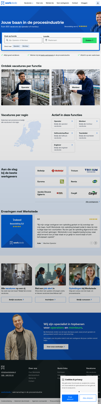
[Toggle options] (79, 391)
